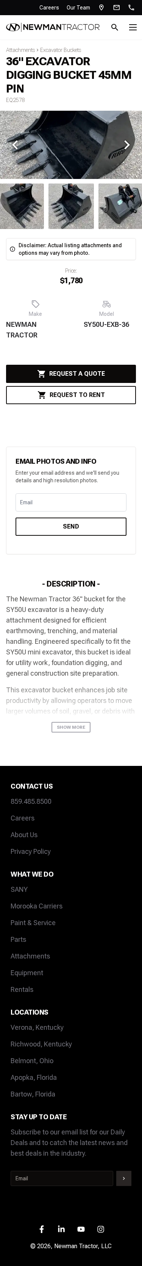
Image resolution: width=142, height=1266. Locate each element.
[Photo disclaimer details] (12, 249)
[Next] (127, 145)
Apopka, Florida (34, 1077)
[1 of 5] (71, 206)
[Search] (115, 27)
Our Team (78, 8)
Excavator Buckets (60, 50)
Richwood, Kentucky (41, 1044)
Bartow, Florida (33, 1094)
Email (26, 502)
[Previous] (15, 145)
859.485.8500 (31, 801)
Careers (49, 8)
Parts (18, 939)
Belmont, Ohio (32, 1061)
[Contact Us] (116, 7)
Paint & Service (33, 923)
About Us (24, 835)
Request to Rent (77, 394)
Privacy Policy (31, 851)
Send (71, 526)
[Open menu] (133, 27)
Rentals (22, 989)
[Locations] (101, 7)
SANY (19, 889)
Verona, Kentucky (37, 1027)
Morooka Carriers (36, 906)
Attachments (20, 50)
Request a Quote (77, 373)
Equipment (27, 973)
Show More (71, 727)
